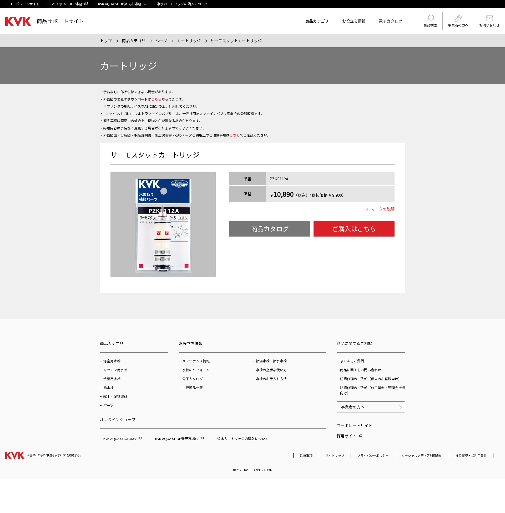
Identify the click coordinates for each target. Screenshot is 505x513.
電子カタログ (390, 21)
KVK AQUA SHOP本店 (66, 3)
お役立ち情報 (354, 21)
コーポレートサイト (24, 3)
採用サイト (346, 435)
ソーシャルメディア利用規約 (422, 455)
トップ (106, 40)
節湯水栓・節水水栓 (271, 360)
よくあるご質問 (352, 360)
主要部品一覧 (192, 387)
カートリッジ (189, 40)
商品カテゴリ (317, 21)
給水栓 (108, 387)
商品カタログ (270, 228)
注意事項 (306, 455)
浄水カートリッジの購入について (182, 3)
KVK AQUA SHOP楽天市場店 (119, 3)
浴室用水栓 (111, 360)
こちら (156, 99)
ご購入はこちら (354, 228)
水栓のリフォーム (196, 369)
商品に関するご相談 (354, 343)
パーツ (161, 40)
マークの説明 (383, 209)
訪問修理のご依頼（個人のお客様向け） (371, 378)
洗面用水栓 (111, 378)
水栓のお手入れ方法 (271, 378)
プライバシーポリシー (373, 455)
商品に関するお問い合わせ (360, 369)
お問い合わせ (489, 25)
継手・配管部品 (115, 396)
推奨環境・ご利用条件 (471, 455)
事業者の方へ (458, 25)
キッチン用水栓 (115, 369)
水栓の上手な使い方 (271, 369)
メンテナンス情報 (196, 360)
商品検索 (430, 25)
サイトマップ (334, 455)
